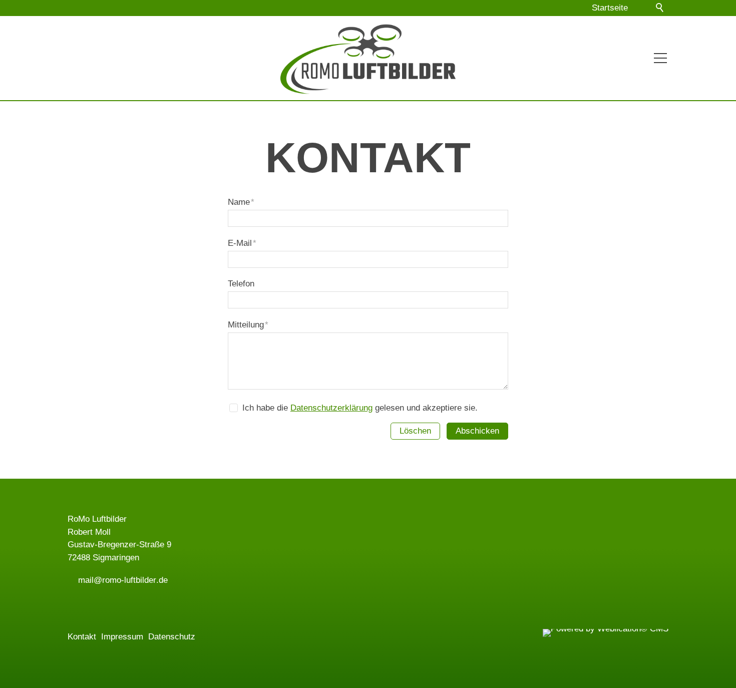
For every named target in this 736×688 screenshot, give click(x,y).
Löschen (415, 431)
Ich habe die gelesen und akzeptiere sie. (360, 408)
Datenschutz (171, 636)
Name (241, 202)
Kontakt (82, 636)
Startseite (610, 8)
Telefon (241, 283)
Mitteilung (248, 324)
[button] (640, 8)
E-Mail (242, 243)
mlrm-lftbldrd (120, 580)
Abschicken (477, 431)
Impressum (122, 636)
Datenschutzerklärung (331, 408)
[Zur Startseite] (368, 55)
